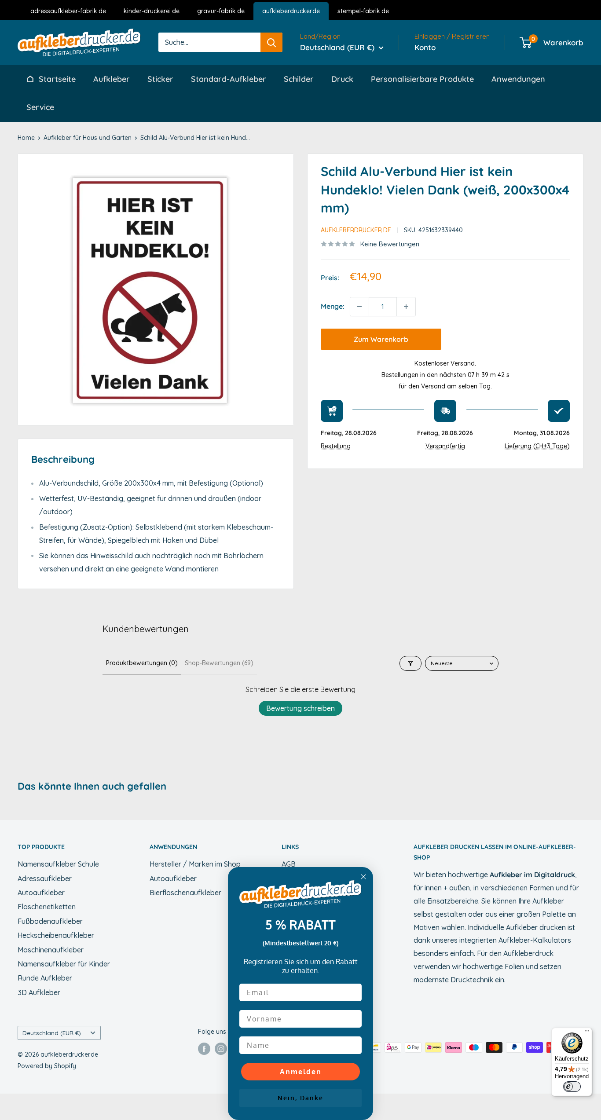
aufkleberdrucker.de (291, 11)
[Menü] (587, 1033)
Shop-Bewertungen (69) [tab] (219, 663)
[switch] (572, 1086)
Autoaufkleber (41, 892)
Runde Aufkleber (45, 978)
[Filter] (410, 663)
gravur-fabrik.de (221, 11)
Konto (425, 47)
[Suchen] (271, 42)
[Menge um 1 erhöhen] (406, 306)
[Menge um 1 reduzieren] (359, 306)
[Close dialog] (363, 876)
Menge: (332, 306)
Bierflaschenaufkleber (185, 892)
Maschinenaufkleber (51, 949)
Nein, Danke (300, 1098)
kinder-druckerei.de (152, 11)
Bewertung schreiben (300, 708)
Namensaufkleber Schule (58, 864)
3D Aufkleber (39, 992)
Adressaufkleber (45, 878)
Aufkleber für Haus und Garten (88, 138)
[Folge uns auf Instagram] (221, 1048)
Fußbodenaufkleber (50, 921)
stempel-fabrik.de (363, 11)
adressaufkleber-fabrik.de (68, 11)
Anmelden (301, 1071)
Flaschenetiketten (47, 906)
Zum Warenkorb (381, 339)
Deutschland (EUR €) (51, 1032)
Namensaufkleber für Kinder (64, 963)
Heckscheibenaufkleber (56, 935)
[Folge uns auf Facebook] (204, 1048)
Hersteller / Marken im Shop (195, 864)
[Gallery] (155, 289)
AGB (289, 864)
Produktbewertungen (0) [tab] (142, 663)
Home (26, 138)
